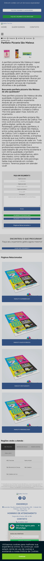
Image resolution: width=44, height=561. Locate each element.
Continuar (22, 556)
